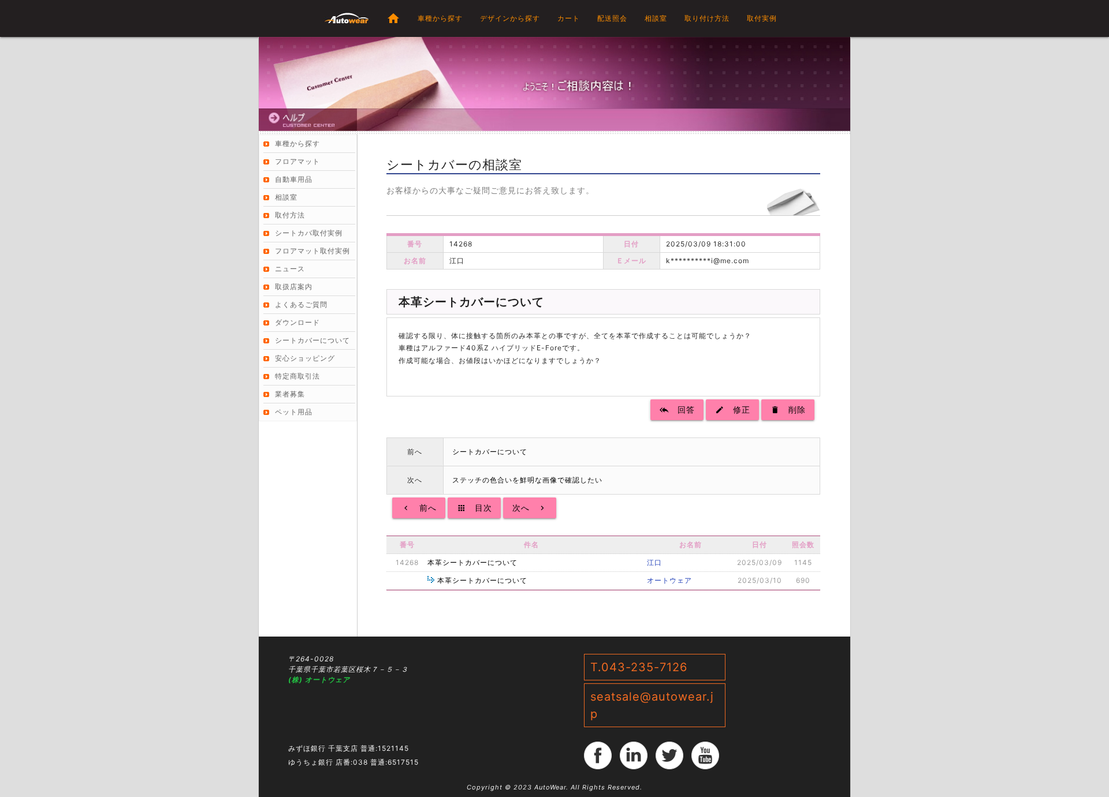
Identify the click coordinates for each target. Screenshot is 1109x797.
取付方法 (290, 215)
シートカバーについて (489, 451)
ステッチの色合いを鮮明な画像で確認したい (527, 480)
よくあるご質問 (301, 304)
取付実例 (762, 18)
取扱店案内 (293, 286)
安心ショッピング (305, 358)
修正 (732, 409)
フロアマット (297, 161)
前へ (418, 507)
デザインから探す (510, 18)
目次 (474, 507)
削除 (788, 409)
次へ (529, 507)
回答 (677, 409)
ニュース (290, 268)
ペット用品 (293, 411)
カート (568, 18)
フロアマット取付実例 (312, 250)
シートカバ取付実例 (309, 233)
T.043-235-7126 (638, 667)
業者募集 (290, 394)
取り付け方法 (707, 18)
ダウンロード (297, 322)
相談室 (656, 18)
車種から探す (440, 18)
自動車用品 (293, 179)
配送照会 (612, 18)
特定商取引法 (297, 376)
